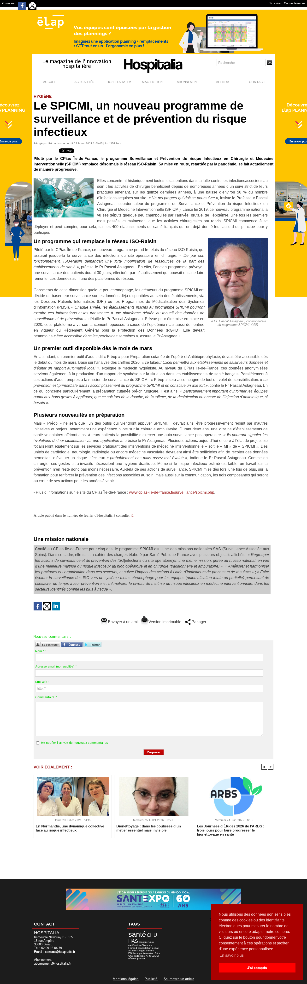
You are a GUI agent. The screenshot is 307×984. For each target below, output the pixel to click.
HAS (133, 941)
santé (137, 934)
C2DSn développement (143, 957)
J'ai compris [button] (257, 968)
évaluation (148, 953)
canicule (143, 942)
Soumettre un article (179, 979)
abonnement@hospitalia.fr (52, 963)
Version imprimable (164, 622)
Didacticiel (139, 956)
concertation (144, 948)
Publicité (151, 979)
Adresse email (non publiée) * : (56, 666)
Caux (151, 942)
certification (134, 945)
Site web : (42, 682)
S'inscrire (275, 3)
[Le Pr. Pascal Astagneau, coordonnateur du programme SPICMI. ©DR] (238, 239)
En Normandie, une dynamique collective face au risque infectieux (70, 828)
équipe (138, 953)
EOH (131, 953)
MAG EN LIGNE (153, 82)
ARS (148, 956)
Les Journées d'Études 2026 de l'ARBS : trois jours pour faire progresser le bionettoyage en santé (230, 830)
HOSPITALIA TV (119, 82)
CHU (152, 935)
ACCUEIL (49, 82)
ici (133, 515)
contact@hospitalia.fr (60, 952)
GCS (131, 956)
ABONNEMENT (188, 82)
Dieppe (141, 950)
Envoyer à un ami (122, 622)
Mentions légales (126, 979)
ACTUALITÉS (84, 82)
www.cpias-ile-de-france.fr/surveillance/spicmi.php (171, 492)
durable (150, 950)
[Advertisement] (153, 855)
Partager (198, 622)
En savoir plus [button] (231, 955)
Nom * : (40, 651)
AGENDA (222, 82)
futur (157, 953)
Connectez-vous (294, 3)
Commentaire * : (47, 697)
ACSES (132, 950)
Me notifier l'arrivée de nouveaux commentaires (74, 743)
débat (155, 948)
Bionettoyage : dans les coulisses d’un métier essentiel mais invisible (148, 828)
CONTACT (257, 82)
